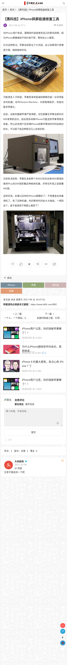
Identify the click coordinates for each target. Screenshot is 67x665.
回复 (20, 468)
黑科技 (55, 285)
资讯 (12, 9)
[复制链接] (46, 264)
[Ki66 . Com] (33, 4)
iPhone (11, 285)
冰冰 (13, 299)
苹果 (33, 285)
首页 (4, 9)
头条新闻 (19, 461)
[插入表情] (57, 423)
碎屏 (11, 291)
